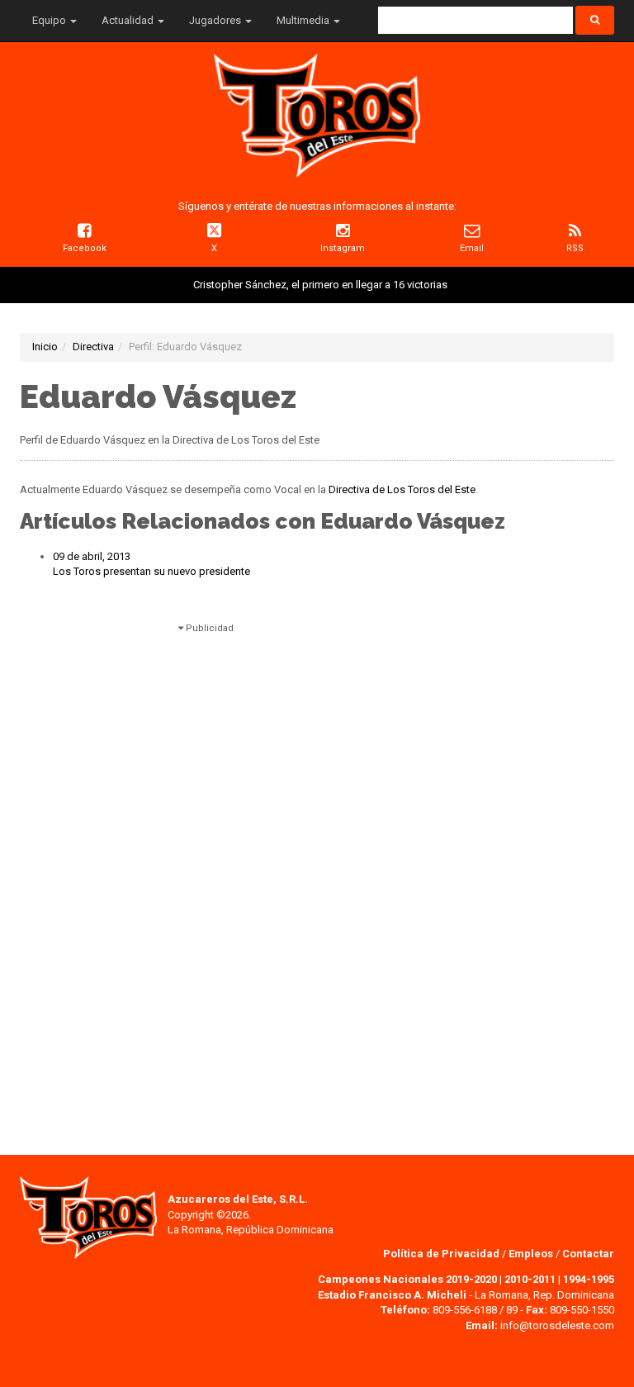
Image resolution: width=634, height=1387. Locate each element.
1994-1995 (588, 1279)
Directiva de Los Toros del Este (402, 489)
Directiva (93, 346)
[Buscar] (594, 20)
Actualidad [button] (129, 20)
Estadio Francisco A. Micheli (392, 1295)
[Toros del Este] (317, 116)
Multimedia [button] (304, 20)
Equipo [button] (50, 20)
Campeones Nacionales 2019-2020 (407, 1279)
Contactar (588, 1253)
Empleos (531, 1253)
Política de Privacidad (442, 1253)
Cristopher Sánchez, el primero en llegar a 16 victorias (320, 284)
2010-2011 (530, 1279)
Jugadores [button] (216, 20)
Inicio (45, 346)
